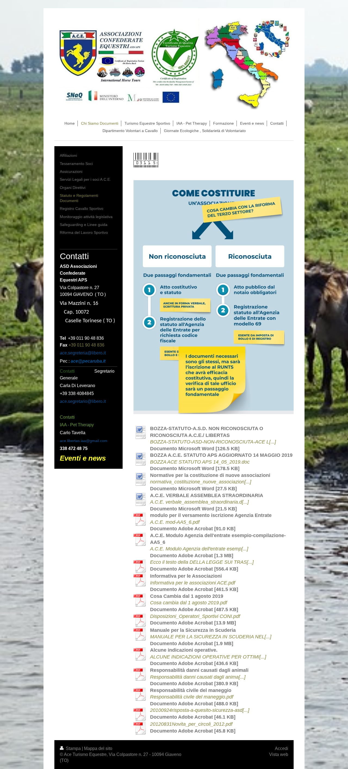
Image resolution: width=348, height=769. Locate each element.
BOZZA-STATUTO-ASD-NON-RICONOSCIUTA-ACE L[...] (213, 442)
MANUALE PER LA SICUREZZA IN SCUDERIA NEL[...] (210, 636)
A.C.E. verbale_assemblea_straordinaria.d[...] (199, 502)
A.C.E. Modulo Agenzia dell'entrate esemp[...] (199, 549)
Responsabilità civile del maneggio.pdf (191, 697)
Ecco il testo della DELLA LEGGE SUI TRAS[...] (202, 562)
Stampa (73, 748)
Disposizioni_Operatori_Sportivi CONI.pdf (195, 616)
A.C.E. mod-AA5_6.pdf (175, 522)
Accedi (281, 748)
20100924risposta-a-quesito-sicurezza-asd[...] (199, 710)
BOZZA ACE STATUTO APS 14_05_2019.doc (200, 462)
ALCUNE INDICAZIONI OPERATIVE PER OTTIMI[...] (208, 657)
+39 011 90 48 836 (86, 345)
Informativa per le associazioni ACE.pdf (192, 583)
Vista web (278, 754)
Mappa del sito (98, 748)
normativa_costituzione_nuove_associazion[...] (200, 482)
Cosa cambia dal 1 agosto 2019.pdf (188, 602)
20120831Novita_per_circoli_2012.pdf (191, 724)
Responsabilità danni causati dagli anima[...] (198, 677)
